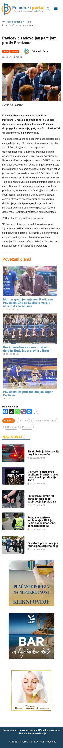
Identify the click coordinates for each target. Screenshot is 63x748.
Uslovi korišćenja (27, 730)
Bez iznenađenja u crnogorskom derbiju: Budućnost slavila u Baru (26, 349)
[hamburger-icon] (55, 9)
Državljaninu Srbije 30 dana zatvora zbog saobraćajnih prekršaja (42, 498)
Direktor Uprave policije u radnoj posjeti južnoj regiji (43, 544)
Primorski (26, 427)
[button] (48, 9)
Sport (15, 51)
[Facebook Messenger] (29, 411)
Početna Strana (14, 22)
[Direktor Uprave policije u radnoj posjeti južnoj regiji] (13, 545)
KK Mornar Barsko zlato (44, 420)
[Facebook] (5, 411)
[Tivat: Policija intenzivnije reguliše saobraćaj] (13, 453)
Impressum (9, 730)
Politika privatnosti (50, 730)
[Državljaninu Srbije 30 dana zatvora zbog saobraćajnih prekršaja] (13, 499)
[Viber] (23, 411)
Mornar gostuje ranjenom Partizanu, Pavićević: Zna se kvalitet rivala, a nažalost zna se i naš (28, 303)
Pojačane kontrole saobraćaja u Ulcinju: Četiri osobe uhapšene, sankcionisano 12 (42, 521)
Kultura (31, 469)
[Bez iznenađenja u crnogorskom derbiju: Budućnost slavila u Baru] (30, 329)
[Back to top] (56, 721)
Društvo (32, 493)
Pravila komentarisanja (32, 733)
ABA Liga (23, 420)
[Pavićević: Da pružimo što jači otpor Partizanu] (30, 373)
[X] (11, 411)
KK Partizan (11, 427)
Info (29, 22)
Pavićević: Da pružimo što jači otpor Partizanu (28, 393)
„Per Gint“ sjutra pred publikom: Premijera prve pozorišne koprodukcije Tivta (43, 476)
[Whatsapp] (17, 411)
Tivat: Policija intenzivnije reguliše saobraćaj (43, 453)
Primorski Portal (40, 51)
